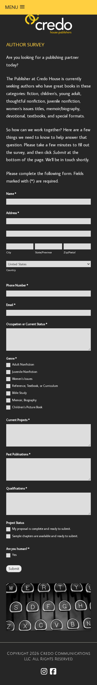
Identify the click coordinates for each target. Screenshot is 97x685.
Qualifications (16, 488)
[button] (15, 7)
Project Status (15, 523)
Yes (14, 555)
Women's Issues (21, 379)
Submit (14, 568)
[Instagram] (44, 671)
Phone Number (17, 285)
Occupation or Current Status (26, 324)
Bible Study (19, 393)
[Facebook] (53, 671)
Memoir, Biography (23, 400)
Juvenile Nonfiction (24, 372)
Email (11, 305)
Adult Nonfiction (22, 364)
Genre (11, 358)
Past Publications (18, 454)
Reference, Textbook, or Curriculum (34, 386)
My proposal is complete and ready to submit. (41, 529)
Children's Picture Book (26, 407)
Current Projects (18, 420)
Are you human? (17, 549)
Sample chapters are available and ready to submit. (44, 536)
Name (11, 194)
